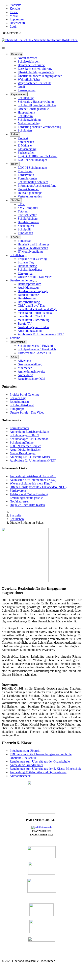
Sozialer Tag (26, 262)
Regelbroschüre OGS (31, 378)
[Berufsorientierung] (35, 281)
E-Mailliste (25, 145)
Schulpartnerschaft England (35, 345)
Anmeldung (25, 375)
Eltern (14, 163)
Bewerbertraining (29, 302)
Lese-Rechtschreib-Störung (35, 68)
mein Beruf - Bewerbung (34, 320)
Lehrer (15, 134)
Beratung (16, 54)
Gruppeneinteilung (30, 364)
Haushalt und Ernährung (33, 244)
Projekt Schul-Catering (32, 258)
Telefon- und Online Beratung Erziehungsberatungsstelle (29, 495)
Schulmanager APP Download (29, 439)
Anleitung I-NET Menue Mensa (30, 457)
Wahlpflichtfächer (29, 79)
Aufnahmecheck (20, 776)
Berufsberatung (27, 298)
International (18, 341)
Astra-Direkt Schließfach (25, 449)
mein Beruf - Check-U (32, 316)
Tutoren (23, 211)
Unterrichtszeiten (28, 189)
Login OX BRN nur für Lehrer (37, 156)
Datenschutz (17, 23)
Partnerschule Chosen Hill (34, 353)
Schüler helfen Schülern (33, 182)
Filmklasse (24, 240)
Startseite (15, 5)
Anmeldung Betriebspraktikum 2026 (33, 476)
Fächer (15, 236)
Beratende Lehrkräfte (31, 65)
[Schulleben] (25, 256)
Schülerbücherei (28, 218)
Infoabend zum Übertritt (25, 750)
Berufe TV (25, 323)
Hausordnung (26, 112)
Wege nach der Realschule (34, 83)
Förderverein (26, 174)
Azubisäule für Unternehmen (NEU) (41, 334)
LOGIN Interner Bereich (25, 446)
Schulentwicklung (29, 119)
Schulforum (25, 116)
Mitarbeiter (25, 368)
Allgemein (24, 360)
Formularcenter (27, 178)
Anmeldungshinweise (31, 371)
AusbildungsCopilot (30, 330)
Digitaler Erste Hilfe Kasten (27, 505)
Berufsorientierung (21, 280)
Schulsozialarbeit (28, 61)
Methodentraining (29, 123)
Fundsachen (25, 233)
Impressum (17, 19)
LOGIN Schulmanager (32, 159)
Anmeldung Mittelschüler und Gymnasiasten (38, 772)
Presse (14, 12)
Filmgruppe (25, 273)
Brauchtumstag (27, 266)
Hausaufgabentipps (30, 192)
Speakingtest (26, 225)
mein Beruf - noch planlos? (35, 312)
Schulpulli (24, 229)
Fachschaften (26, 152)
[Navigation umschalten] (3, 48)
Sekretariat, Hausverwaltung (36, 101)
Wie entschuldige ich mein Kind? (31, 483)
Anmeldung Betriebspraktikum (29, 431)
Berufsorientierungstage (33, 291)
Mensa (14, 15)
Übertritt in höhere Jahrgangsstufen (40, 76)
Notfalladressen (27, 58)
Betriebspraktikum (29, 284)
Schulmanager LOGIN (24, 435)
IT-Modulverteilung (30, 251)
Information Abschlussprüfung (37, 185)
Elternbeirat (25, 171)
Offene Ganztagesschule (33, 109)
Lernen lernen (26, 90)
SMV (21, 204)
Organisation (18, 94)
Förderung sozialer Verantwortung (39, 127)
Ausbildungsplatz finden (33, 327)
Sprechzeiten (26, 142)
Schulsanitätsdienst (30, 269)
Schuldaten (25, 130)
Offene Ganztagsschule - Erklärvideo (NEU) (38, 487)
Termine (15, 338)
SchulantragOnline (21, 442)
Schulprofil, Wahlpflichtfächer (37, 105)
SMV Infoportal (28, 207)
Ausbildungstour (28, 287)
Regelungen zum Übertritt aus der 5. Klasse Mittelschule (45, 768)
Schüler (15, 200)
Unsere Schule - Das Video (35, 276)
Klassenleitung (27, 149)
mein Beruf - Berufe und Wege (37, 309)
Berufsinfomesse (28, 222)
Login (13, 26)
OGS (14, 356)
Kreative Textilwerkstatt (33, 248)
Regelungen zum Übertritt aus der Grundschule (40, 761)
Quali (21, 86)
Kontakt (15, 8)
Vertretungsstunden (30, 196)
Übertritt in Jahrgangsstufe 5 (36, 72)
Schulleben (17, 255)
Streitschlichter (27, 215)
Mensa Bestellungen (22, 453)
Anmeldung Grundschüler (26, 765)
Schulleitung (26, 98)
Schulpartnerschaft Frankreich (37, 349)
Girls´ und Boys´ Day (31, 305)
